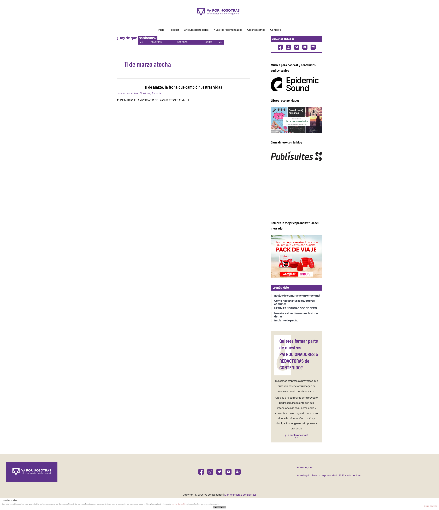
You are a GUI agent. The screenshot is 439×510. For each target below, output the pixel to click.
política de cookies (179, 504)
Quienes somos (256, 29)
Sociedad (182, 42)
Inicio (161, 29)
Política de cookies (350, 475)
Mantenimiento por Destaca (240, 494)
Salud (208, 42)
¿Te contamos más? (296, 435)
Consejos (156, 42)
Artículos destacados (196, 29)
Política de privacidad (324, 475)
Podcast (174, 29)
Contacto (275, 29)
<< (141, 42)
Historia (145, 93)
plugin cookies (430, 506)
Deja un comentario (128, 93)
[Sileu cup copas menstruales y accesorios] (296, 256)
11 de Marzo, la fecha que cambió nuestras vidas (183, 87)
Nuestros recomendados (228, 29)
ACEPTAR (219, 507)
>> (220, 42)
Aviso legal (302, 475)
